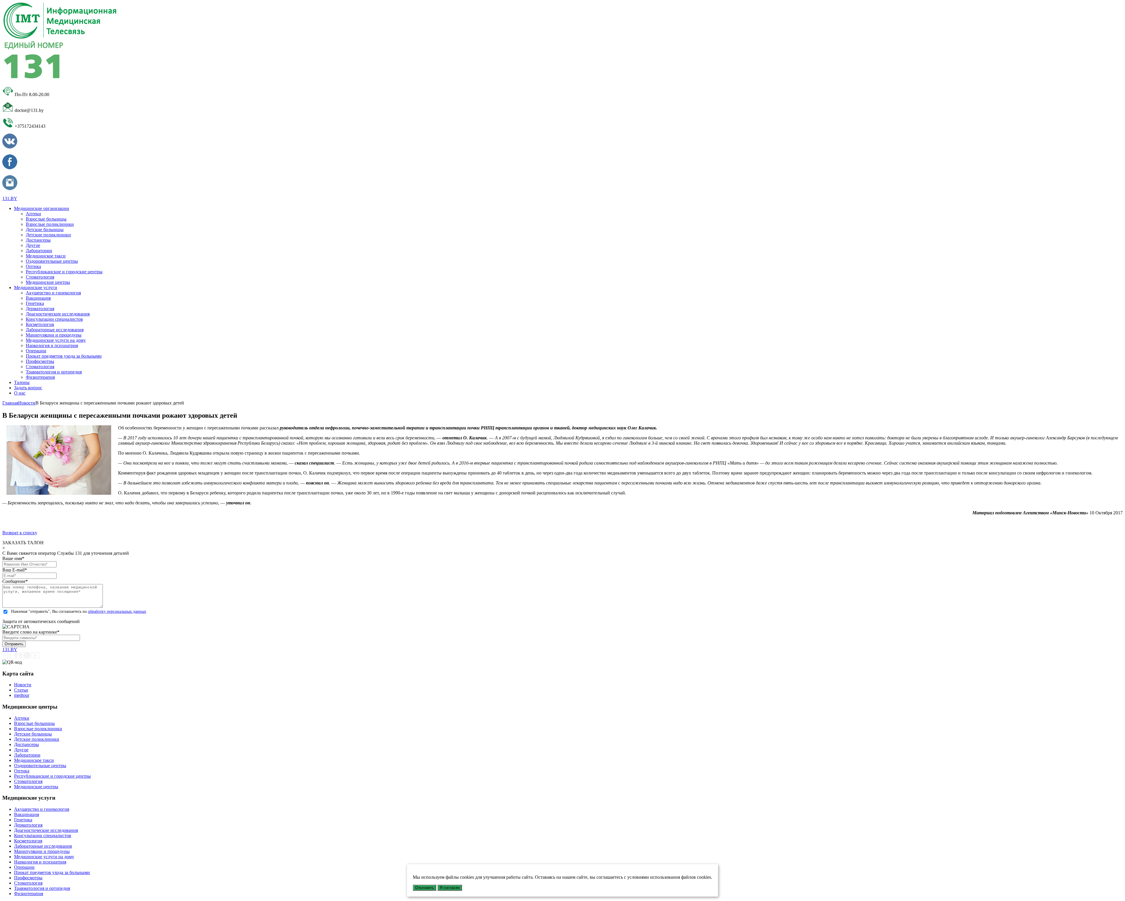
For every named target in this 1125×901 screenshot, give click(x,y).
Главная (10, 402)
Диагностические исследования (58, 313)
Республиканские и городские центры (64, 271)
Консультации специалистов (54, 319)
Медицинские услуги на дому (56, 340)
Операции (36, 350)
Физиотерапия (40, 377)
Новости (26, 402)
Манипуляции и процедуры (53, 334)
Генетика (35, 303)
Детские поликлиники (48, 234)
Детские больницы (45, 229)
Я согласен (450, 887)
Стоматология (40, 276)
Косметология (40, 324)
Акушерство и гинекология (53, 292)
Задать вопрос (28, 387)
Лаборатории (39, 250)
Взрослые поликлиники (50, 224)
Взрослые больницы (46, 218)
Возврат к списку (19, 532)
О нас (19, 392)
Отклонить (424, 887)
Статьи (21, 689)
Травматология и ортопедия (54, 371)
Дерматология (40, 308)
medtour (21, 695)
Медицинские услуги (35, 287)
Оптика (33, 266)
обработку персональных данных (117, 611)
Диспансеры (38, 240)
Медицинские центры (48, 282)
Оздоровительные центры (52, 261)
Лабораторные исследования (54, 329)
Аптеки (33, 213)
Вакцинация (38, 298)
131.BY (9, 198)
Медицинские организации (41, 208)
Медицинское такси (46, 255)
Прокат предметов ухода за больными (64, 356)
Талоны (22, 382)
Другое (33, 245)
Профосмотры (40, 361)
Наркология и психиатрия (52, 345)
